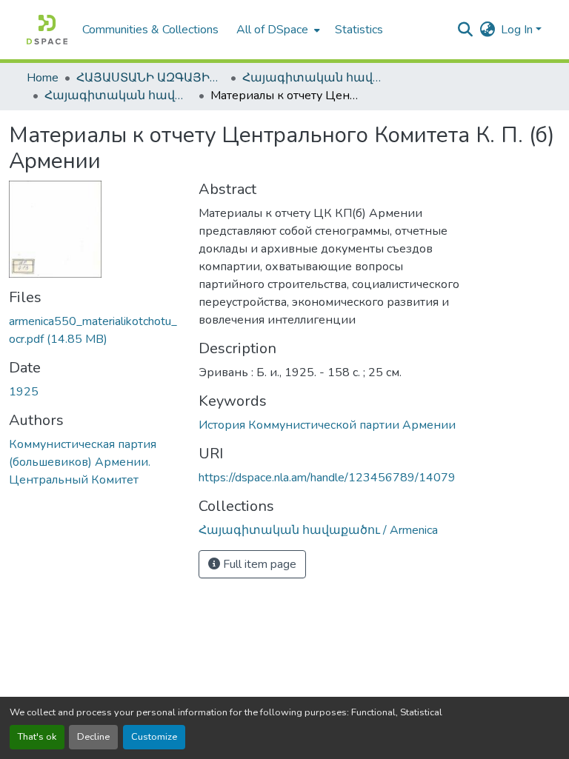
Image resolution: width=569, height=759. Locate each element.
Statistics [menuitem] (359, 29)
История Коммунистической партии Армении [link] (327, 425)
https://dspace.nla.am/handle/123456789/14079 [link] (327, 477)
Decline (93, 736)
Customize (154, 736)
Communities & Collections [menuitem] (150, 29)
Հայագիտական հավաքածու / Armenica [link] (316, 78)
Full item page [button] (258, 564)
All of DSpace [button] (272, 29)
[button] (47, 29)
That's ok (37, 736)
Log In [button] (518, 29)
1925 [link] (24, 392)
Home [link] (43, 78)
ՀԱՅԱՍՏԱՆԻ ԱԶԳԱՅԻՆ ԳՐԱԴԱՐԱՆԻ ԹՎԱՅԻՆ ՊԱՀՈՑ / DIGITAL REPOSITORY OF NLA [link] (150, 78)
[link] (95, 330)
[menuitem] (276, 29)
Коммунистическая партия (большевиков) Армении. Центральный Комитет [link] (82, 462)
